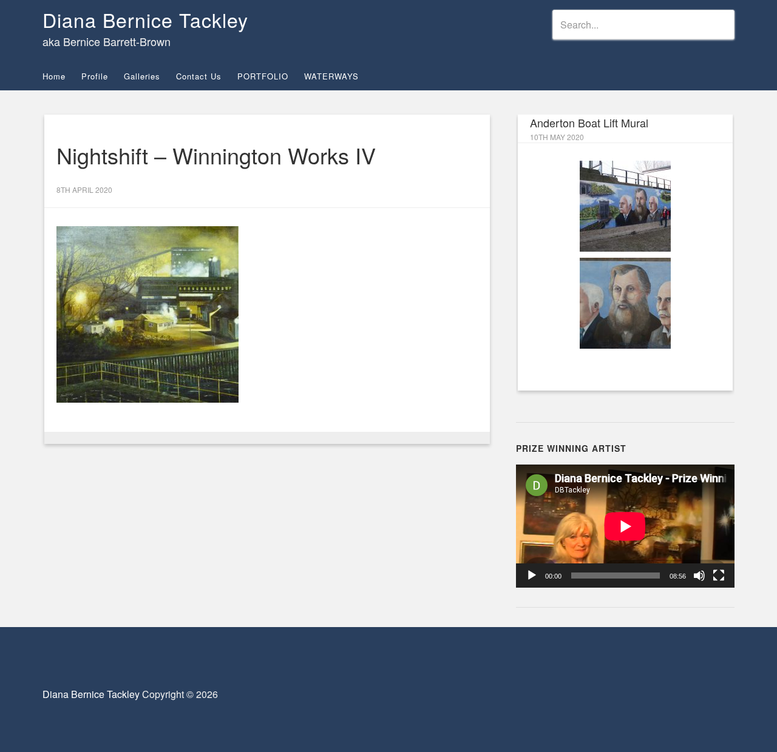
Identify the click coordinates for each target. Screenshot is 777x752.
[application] (625, 526)
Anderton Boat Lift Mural (589, 122)
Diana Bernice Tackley (145, 19)
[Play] (532, 575)
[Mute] (699, 575)
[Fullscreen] (719, 575)
